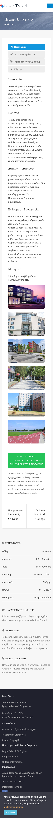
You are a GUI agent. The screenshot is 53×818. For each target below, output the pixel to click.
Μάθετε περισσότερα (13, 807)
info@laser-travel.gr (12, 786)
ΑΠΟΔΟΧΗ (10, 812)
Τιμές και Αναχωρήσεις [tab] (27, 61)
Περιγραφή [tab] (20, 46)
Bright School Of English (14, 751)
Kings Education (10, 756)
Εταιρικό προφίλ (10, 740)
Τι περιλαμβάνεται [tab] (24, 54)
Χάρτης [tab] (18, 69)
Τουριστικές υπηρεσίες (13, 734)
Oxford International (12, 761)
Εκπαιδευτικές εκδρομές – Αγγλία (19, 729)
